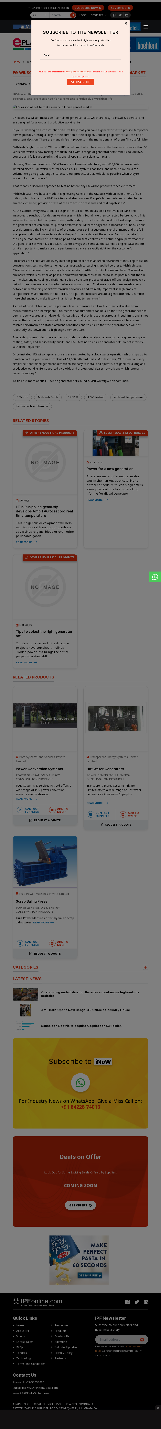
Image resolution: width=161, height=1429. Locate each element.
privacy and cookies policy (77, 71)
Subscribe (80, 82)
